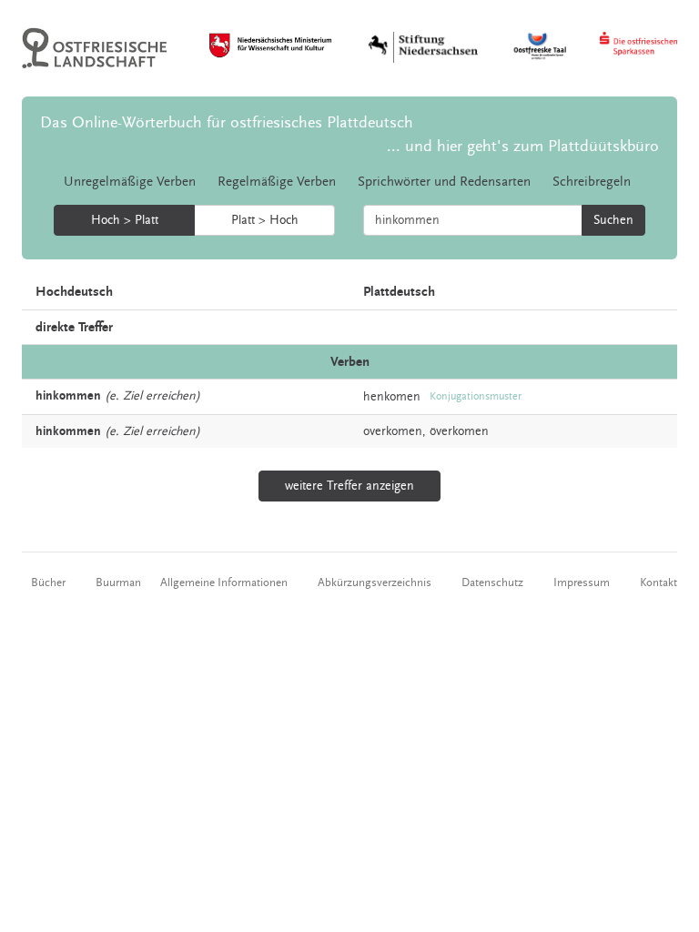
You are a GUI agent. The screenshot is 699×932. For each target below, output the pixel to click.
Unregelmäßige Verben (130, 181)
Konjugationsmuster (476, 396)
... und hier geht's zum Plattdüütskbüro (523, 146)
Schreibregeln (591, 181)
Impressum (581, 582)
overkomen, (394, 431)
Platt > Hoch (265, 220)
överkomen (459, 431)
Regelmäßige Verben (277, 181)
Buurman (118, 582)
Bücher (48, 582)
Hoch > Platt (124, 220)
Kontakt (658, 582)
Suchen (613, 220)
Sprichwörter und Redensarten (444, 181)
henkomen (391, 397)
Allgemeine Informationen (224, 582)
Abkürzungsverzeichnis (374, 582)
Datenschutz (492, 582)
